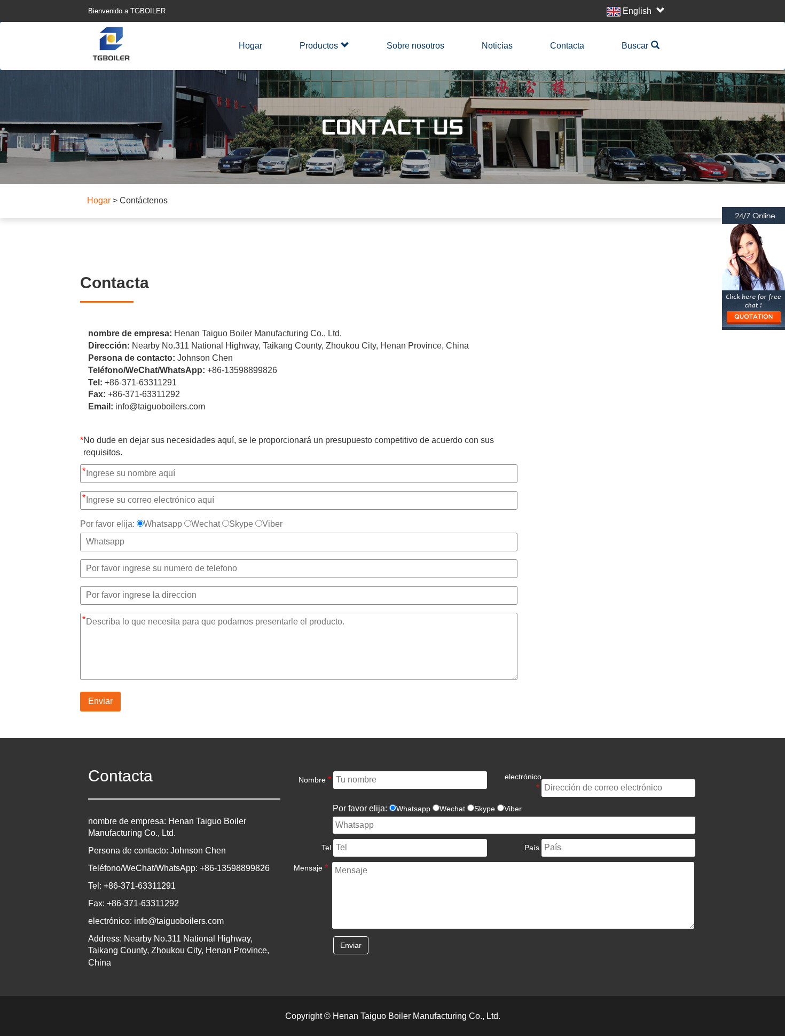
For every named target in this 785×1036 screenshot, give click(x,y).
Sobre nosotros (415, 45)
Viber (272, 523)
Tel (326, 847)
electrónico (522, 782)
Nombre (315, 779)
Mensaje (311, 867)
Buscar (635, 45)
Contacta (567, 45)
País (531, 847)
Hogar (250, 45)
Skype (241, 523)
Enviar (100, 701)
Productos (319, 45)
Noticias (497, 45)
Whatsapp (163, 523)
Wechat (205, 523)
